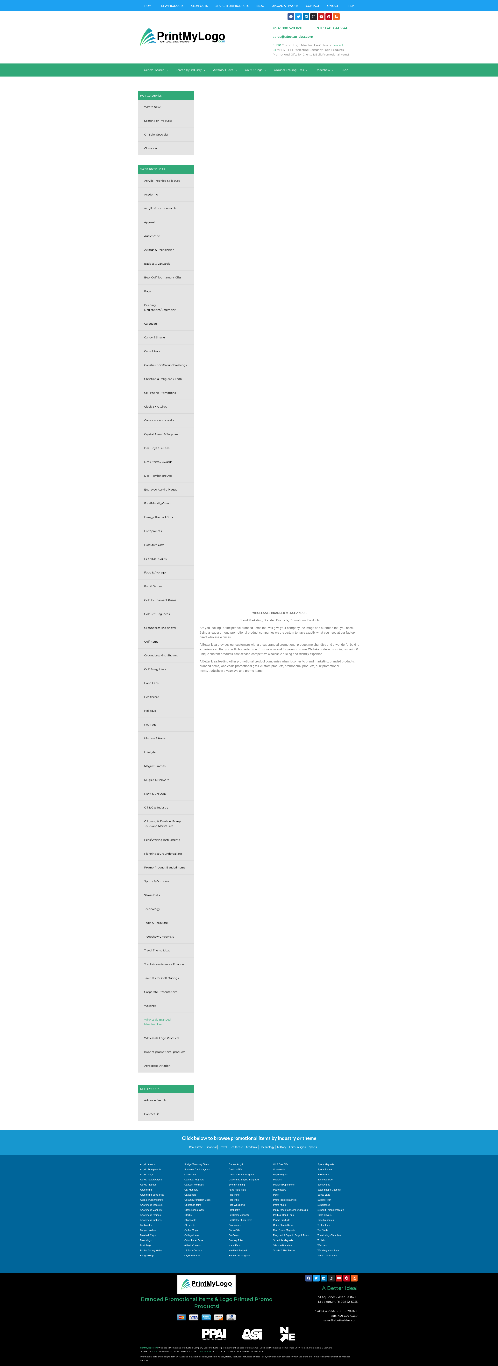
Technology (152, 909)
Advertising (146, 1189)
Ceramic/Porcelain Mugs (197, 1200)
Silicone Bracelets (282, 1245)
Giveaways (234, 1225)
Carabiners (190, 1194)
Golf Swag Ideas (155, 669)
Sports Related (325, 1169)
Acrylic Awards (147, 1164)
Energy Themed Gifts (158, 517)
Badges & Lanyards (157, 263)
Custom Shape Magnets (241, 1174)
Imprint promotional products (164, 1052)
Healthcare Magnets (239, 1255)
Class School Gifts (194, 1210)
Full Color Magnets (239, 1215)
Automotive (152, 236)
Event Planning (237, 1184)
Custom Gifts (235, 1169)
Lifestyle (149, 752)
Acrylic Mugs (146, 1174)
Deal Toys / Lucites (156, 448)
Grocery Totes (236, 1240)
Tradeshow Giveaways (159, 936)
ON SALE (333, 5)
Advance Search (155, 1100)
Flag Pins (234, 1200)
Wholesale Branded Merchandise (157, 1022)
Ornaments (279, 1169)
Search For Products (232, 5)
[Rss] (336, 16)
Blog (260, 5)
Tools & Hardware (156, 923)
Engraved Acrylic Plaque (160, 489)
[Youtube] (321, 16)
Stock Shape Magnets (329, 1189)
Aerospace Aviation (157, 1065)
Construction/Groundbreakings (165, 365)
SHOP (154, 1351)
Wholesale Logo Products (161, 1038)
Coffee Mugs (191, 1230)
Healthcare (151, 697)
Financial (211, 1147)
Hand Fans (151, 683)
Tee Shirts (322, 1230)
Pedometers (279, 1189)
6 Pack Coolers (192, 1245)
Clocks (188, 1215)
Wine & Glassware (327, 1255)
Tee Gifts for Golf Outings (161, 978)
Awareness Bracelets (151, 1205)
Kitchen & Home (155, 738)
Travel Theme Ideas (157, 950)
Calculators (190, 1174)
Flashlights (234, 1210)
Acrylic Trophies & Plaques (162, 180)
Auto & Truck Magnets (151, 1200)
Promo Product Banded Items (164, 867)
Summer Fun (324, 1200)
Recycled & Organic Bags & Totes (291, 1235)
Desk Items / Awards (158, 462)
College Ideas (191, 1235)
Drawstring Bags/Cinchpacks (244, 1179)
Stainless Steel (325, 1179)
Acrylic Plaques (148, 1184)
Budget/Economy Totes (196, 1164)
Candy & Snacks (155, 337)
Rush (344, 70)
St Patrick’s (323, 1174)
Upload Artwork (285, 5)
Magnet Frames (155, 766)
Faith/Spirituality (155, 558)
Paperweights (280, 1174)
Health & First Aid (238, 1250)
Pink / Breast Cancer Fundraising (290, 1210)
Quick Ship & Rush (283, 1225)
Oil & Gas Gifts (280, 1164)
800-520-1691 (348, 1311)
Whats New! (152, 107)
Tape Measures (325, 1220)
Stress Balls (152, 895)
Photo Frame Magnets (284, 1200)
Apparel (149, 222)
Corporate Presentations (160, 992)
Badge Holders (148, 1230)
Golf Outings (253, 70)
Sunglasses (323, 1205)
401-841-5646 (326, 1311)
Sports (313, 1147)
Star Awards (323, 1184)
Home (148, 5)
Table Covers (324, 1215)
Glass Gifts (234, 1230)
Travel (223, 1147)
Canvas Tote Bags (194, 1184)
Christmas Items (192, 1205)
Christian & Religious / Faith (163, 379)
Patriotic (277, 1179)
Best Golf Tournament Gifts (162, 277)
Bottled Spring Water (151, 1250)
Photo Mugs (279, 1205)
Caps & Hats (152, 351)
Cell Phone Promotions (160, 393)
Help (349, 5)
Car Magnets (191, 1189)
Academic (151, 194)
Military (281, 1147)
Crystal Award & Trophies (161, 434)
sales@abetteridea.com (341, 1320)
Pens (276, 1194)
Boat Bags (145, 1245)
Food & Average (155, 572)
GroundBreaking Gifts (289, 70)
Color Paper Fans (193, 1240)
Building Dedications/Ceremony (160, 307)
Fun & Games (153, 586)
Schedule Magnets (283, 1240)
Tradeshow (322, 70)
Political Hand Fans (283, 1215)
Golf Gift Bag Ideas (157, 614)
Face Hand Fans (237, 1189)
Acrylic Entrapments (150, 1169)
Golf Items (151, 641)
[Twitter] (298, 16)
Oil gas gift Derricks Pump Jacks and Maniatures (162, 824)
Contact (312, 5)
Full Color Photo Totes (240, 1220)
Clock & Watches (155, 406)
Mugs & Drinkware (156, 780)
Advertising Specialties (152, 1194)
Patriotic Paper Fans (284, 1184)
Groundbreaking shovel (160, 628)
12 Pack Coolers (193, 1250)
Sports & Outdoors (156, 881)
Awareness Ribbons (150, 1220)
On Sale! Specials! (156, 134)
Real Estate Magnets (284, 1230)
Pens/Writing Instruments (162, 840)
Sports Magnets (325, 1164)
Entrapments (153, 531)
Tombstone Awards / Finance (164, 964)
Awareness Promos (150, 1215)
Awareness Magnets (151, 1210)
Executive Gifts (154, 545)
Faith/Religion (297, 1147)
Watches (150, 1006)
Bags (147, 291)
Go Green (234, 1235)
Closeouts (199, 5)
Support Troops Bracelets (330, 1210)
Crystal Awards (192, 1255)
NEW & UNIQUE (155, 793)
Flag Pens (234, 1194)
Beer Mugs (146, 1240)
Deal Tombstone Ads (158, 475)
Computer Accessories (159, 420)
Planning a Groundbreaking (163, 853)
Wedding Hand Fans (328, 1250)
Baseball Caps (148, 1235)
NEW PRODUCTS (172, 5)
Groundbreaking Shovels (161, 655)
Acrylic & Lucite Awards (160, 208)
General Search (154, 70)
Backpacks (146, 1225)
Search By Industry (189, 70)
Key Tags (150, 724)
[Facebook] (291, 16)
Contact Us (151, 1114)
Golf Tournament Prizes (160, 600)
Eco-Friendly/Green (157, 503)
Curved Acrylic (236, 1164)
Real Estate (196, 1147)
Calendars (151, 323)
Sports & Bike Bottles (284, 1250)
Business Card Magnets (197, 1169)
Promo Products (281, 1220)
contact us (205, 1351)
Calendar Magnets (194, 1179)
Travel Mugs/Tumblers (329, 1235)
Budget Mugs (147, 1255)
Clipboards (190, 1220)
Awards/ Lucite (223, 70)
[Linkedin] (306, 16)
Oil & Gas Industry (156, 807)
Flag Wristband (237, 1205)
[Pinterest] (328, 16)
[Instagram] (313, 16)
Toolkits (321, 1240)
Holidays (150, 711)
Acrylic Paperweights (151, 1179)
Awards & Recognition (159, 250)
